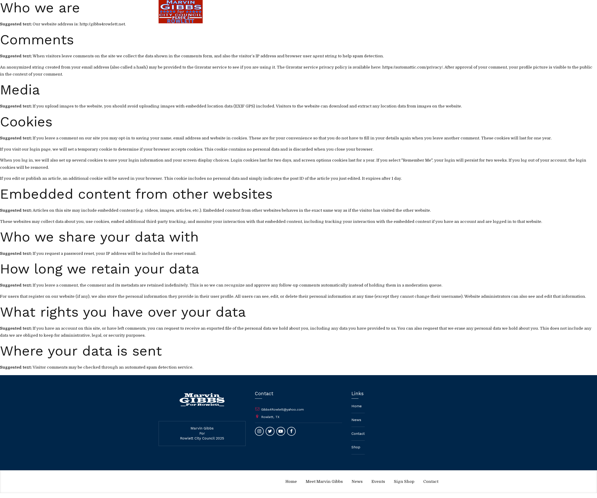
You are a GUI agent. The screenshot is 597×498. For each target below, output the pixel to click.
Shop (355, 447)
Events (338, 12)
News (316, 12)
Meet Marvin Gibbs (283, 12)
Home (250, 12)
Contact (390, 12)
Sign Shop (364, 12)
